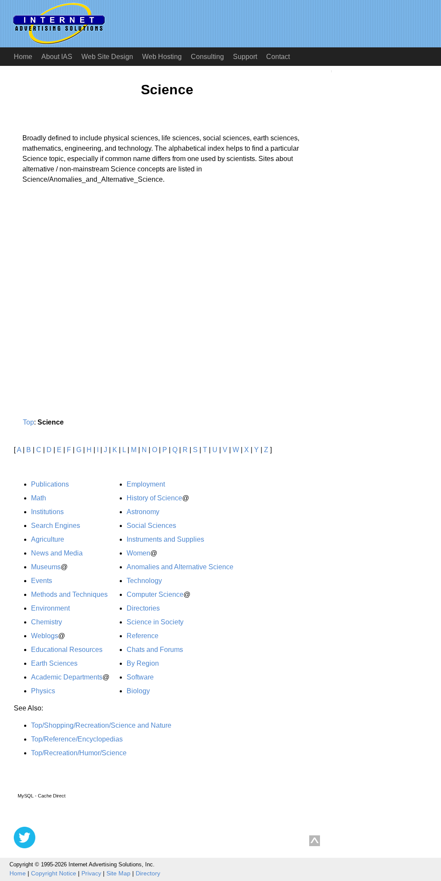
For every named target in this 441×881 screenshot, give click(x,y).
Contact (278, 56)
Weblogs (44, 635)
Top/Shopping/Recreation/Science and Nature (101, 725)
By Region (143, 663)
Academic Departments (66, 677)
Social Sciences (151, 525)
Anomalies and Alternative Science (180, 567)
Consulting (207, 56)
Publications (50, 484)
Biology (138, 691)
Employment (146, 484)
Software (140, 677)
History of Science (154, 498)
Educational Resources (66, 649)
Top (28, 422)
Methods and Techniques (69, 594)
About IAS (56, 56)
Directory (148, 873)
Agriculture (47, 539)
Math (38, 498)
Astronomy (143, 511)
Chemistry (46, 622)
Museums (46, 567)
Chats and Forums (155, 649)
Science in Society (155, 622)
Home (23, 56)
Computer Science (155, 594)
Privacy (91, 873)
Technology (144, 580)
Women (138, 553)
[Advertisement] (86, 271)
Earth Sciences (54, 663)
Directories (143, 608)
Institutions (47, 511)
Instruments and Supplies (165, 539)
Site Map (118, 873)
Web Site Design (107, 56)
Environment (50, 608)
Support (245, 56)
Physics (43, 691)
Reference (142, 635)
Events (41, 580)
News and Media (57, 553)
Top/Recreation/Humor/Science (79, 753)
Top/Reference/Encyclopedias (77, 739)
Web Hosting (162, 56)
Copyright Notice (53, 873)
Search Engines (55, 525)
